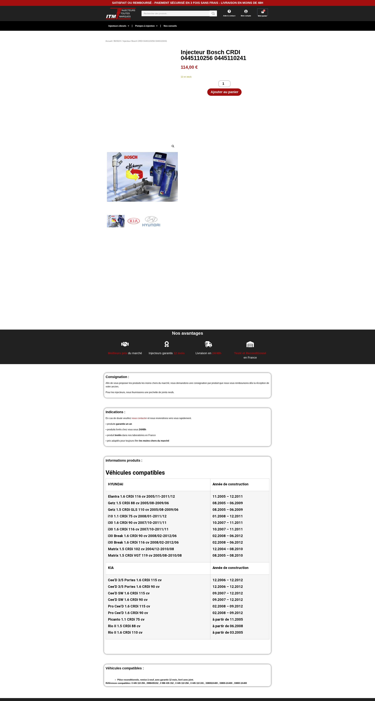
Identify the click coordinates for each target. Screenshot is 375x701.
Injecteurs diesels (117, 26)
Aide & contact (229, 16)
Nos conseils (170, 26)
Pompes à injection (145, 26)
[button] (173, 146)
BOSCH (117, 41)
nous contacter (139, 418)
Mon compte (246, 16)
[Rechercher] (213, 13)
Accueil (108, 41)
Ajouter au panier (224, 92)
